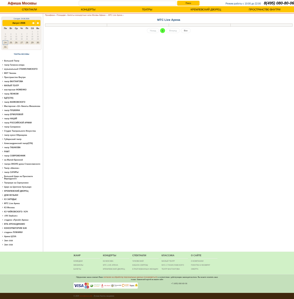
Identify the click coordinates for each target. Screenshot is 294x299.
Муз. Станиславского (173, 265)
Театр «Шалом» (11, 168)
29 (32, 42)
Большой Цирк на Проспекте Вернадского (18, 177)
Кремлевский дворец (114, 269)
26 (16, 42)
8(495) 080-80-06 (279, 3)
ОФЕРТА (194, 269)
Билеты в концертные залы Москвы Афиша (87, 15)
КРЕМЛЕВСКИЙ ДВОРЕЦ (206, 9)
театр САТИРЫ (11, 172)
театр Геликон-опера (14, 65)
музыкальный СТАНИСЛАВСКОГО (21, 69)
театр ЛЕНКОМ (11, 94)
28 (27, 42)
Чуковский (138, 261)
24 (5, 42)
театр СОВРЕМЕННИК (14, 156)
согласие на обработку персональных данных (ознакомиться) (130, 277)
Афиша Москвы (22, 3)
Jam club (8, 240)
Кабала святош (140, 265)
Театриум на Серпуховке (16, 183)
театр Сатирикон (12, 127)
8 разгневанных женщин (145, 269)
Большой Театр (11, 61)
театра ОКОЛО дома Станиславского (22, 164)
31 (5, 47)
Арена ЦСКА (10, 236)
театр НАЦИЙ (10, 118)
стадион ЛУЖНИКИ (13, 232)
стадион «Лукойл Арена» (16, 220)
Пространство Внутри (15, 77)
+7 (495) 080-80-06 (179, 283)
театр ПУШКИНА (12, 110)
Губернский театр (12, 139)
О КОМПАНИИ (197, 261)
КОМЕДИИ (78, 261)
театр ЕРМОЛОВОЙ (13, 114)
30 (38, 42)
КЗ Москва (9, 207)
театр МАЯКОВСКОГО (14, 102)
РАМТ (7, 151)
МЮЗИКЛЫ (78, 265)
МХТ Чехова (10, 73)
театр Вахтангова (171, 269)
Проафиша (50, 15)
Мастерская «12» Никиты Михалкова (22, 106)
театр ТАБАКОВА (12, 147)
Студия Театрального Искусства (20, 131)
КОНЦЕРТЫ (88, 9)
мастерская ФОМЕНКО (15, 90)
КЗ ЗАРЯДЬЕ (10, 199)
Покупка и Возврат (200, 265)
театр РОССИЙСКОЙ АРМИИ (18, 123)
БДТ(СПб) (8, 98)
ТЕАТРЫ (147, 9)
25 (11, 42)
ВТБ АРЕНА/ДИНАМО (14, 224)
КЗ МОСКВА (108, 261)
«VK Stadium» (11, 216)
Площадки (61, 15)
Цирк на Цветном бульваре (17, 187)
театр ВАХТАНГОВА (13, 81)
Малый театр (168, 261)
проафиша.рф (85, 296)
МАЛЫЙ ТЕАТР (11, 85)
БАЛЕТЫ (77, 269)
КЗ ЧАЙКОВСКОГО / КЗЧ (16, 211)
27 (22, 42)
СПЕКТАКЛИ (29, 9)
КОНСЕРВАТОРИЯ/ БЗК (15, 228)
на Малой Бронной (13, 160)
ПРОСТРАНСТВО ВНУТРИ (264, 9)
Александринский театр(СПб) (18, 143)
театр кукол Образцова (15, 135)
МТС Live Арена (12, 203)
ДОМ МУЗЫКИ (11, 195)
